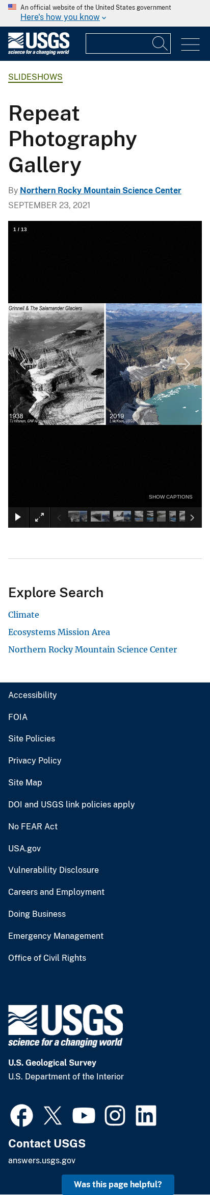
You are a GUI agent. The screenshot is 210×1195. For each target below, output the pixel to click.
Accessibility (32, 695)
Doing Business (37, 914)
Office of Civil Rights (47, 958)
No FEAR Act (33, 826)
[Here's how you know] (105, 13)
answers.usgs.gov (41, 1160)
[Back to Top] (173, 1158)
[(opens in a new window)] (21, 1114)
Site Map (25, 782)
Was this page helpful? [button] (118, 1184)
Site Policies (31, 738)
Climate (23, 615)
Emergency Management (55, 936)
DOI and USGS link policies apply (71, 804)
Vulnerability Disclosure (53, 870)
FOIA (18, 717)
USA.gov (24, 848)
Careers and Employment (56, 892)
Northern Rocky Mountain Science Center (100, 190)
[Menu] (190, 45)
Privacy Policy (35, 760)
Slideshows (35, 77)
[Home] (38, 52)
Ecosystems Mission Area (59, 632)
